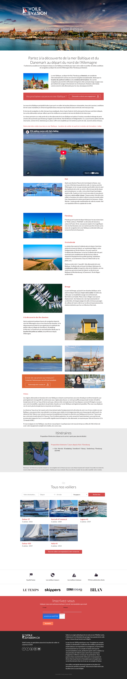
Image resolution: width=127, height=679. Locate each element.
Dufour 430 (26, 543)
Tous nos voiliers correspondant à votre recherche (63, 552)
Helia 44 (54, 543)
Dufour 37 (26, 519)
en (104, 4)
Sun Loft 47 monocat (59, 519)
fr (101, 4)
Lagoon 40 (84, 519)
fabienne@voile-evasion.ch (36, 384)
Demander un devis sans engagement (84, 96)
